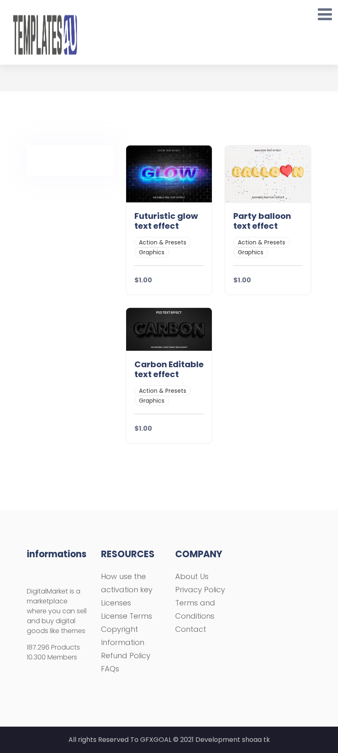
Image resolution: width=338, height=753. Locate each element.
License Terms (126, 616)
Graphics (151, 252)
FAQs (110, 669)
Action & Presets (162, 242)
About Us (192, 576)
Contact (190, 629)
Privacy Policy (200, 589)
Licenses (116, 603)
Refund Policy (125, 655)
